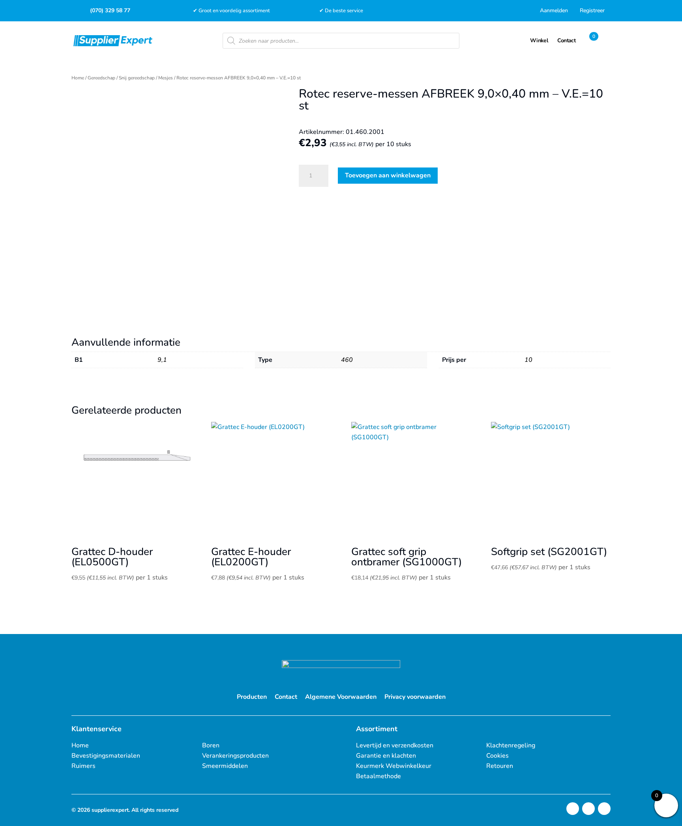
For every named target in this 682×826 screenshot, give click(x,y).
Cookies (497, 755)
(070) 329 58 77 (110, 10)
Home (77, 78)
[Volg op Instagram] (572, 808)
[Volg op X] (588, 808)
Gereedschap (101, 78)
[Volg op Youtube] (604, 808)
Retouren (499, 766)
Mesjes (165, 78)
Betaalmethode (378, 776)
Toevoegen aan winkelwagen (388, 175)
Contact (286, 696)
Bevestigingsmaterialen (105, 755)
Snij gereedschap (137, 78)
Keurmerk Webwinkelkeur (393, 766)
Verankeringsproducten (235, 755)
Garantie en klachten (386, 755)
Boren (210, 745)
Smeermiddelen (225, 766)
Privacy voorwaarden (415, 696)
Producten (252, 696)
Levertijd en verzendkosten (394, 745)
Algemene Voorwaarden (341, 696)
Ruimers (83, 766)
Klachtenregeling (510, 745)
